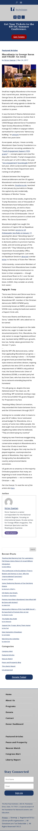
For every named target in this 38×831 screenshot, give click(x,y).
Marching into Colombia (10, 639)
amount (15, 134)
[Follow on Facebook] (15, 17)
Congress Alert (7, 651)
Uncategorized (7, 670)
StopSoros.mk (21, 185)
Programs (11, 706)
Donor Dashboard (14, 724)
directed (24, 256)
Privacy (5, 817)
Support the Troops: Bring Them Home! (16, 625)
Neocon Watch (7, 659)
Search (33, 549)
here (12, 488)
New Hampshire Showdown (12, 632)
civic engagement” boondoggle (15, 163)
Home (9, 694)
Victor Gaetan (10, 60)
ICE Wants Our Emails (10, 593)
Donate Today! (19, 677)
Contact (10, 718)
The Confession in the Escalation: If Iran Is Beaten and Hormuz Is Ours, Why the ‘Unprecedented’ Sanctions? (17, 574)
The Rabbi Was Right (9, 619)
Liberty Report (13, 760)
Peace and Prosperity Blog (11, 662)
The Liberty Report (9, 666)
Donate (9, 712)
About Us (10, 700)
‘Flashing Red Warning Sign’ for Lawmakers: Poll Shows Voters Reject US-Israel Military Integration (17, 561)
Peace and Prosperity (16, 742)
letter (4, 259)
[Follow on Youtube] (23, 17)
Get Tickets (19, 36)
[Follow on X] (19, 17)
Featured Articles (10, 50)
